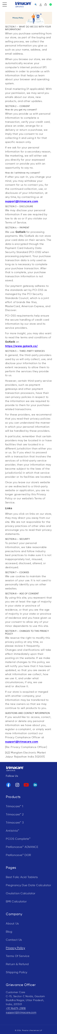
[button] (5, 4)
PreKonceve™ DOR (18, 855)
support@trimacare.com (21, 1012)
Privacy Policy (15, 948)
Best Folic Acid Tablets (22, 877)
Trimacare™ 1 (14, 806)
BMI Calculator (16, 901)
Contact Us (14, 939)
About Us (12, 923)
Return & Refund (17, 964)
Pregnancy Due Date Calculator (28, 885)
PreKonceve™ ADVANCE (22, 847)
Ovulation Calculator (20, 893)
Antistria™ (12, 830)
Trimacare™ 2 (15, 814)
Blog (9, 931)
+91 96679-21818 (16, 1008)
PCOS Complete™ (18, 838)
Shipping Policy (16, 972)
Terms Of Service (18, 956)
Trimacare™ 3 (15, 822)
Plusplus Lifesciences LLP (32, 1030)
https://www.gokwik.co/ (21, 346)
